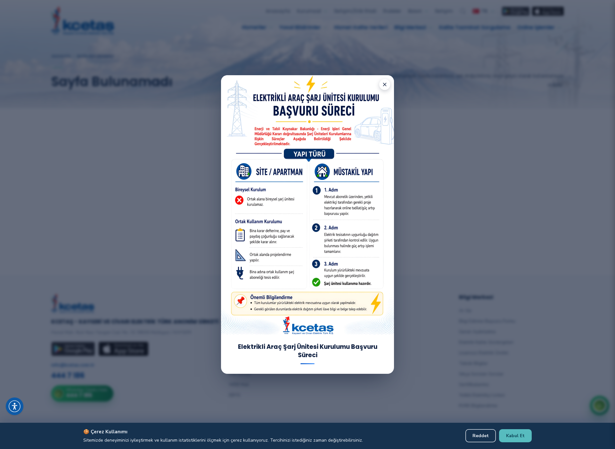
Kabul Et (515, 436)
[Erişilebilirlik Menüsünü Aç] (14, 406)
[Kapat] (384, 84)
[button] (22, 398)
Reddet (480, 436)
